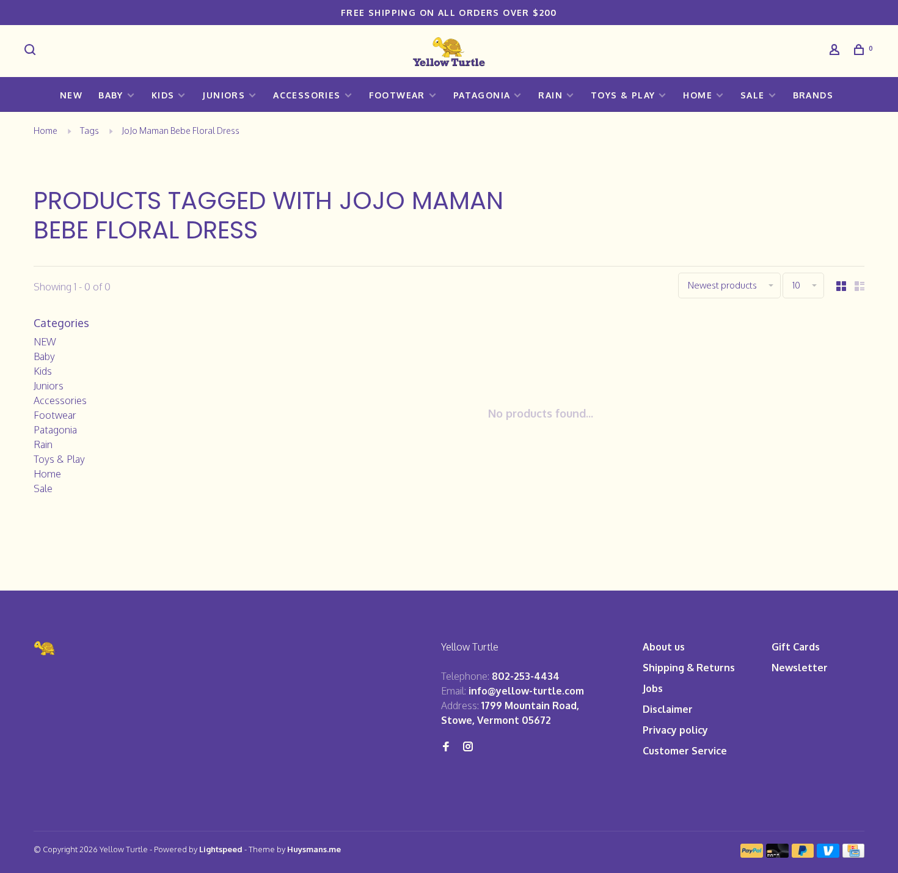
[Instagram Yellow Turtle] (468, 747)
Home (697, 95)
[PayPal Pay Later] (803, 854)
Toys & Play (623, 95)
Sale (752, 95)
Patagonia (482, 95)
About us (664, 647)
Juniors (223, 95)
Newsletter (800, 667)
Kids (163, 95)
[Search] (31, 51)
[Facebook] (446, 747)
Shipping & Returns (689, 667)
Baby (110, 95)
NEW (71, 95)
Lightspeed (221, 849)
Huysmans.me (314, 849)
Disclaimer (668, 709)
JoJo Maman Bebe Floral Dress (180, 130)
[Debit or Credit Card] (777, 854)
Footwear (397, 95)
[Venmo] (828, 854)
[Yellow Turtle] (45, 648)
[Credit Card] (853, 854)
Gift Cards (796, 647)
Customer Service (685, 751)
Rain (550, 95)
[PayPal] (751, 854)
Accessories (306, 95)
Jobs (653, 688)
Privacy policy (675, 730)
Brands (813, 95)
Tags (89, 130)
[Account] (836, 51)
